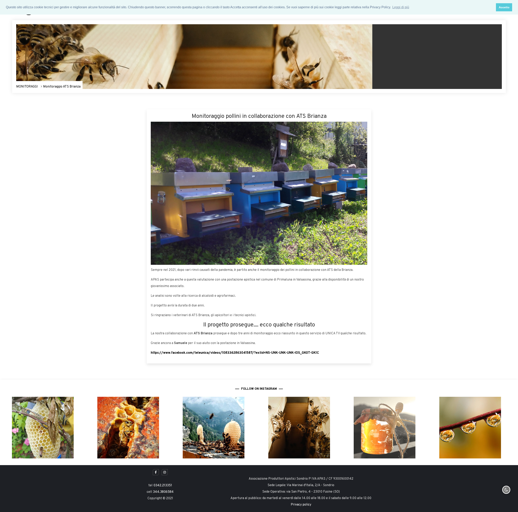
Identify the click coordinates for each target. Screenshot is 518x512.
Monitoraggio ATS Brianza (62, 87)
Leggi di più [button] (400, 7)
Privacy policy (301, 505)
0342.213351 (162, 485)
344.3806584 (163, 492)
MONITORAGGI (27, 87)
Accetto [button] (504, 7)
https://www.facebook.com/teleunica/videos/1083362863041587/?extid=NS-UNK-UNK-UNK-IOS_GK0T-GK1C (235, 353)
